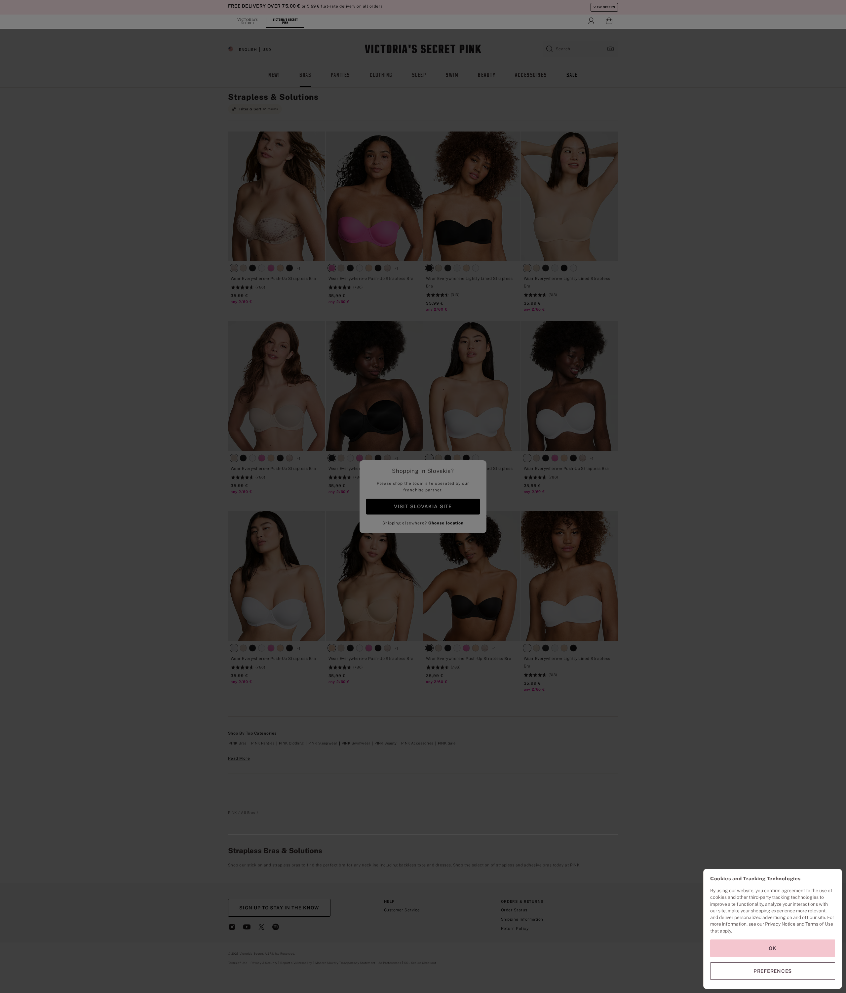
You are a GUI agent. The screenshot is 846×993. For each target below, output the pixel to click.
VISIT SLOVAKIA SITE (423, 506)
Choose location (446, 523)
